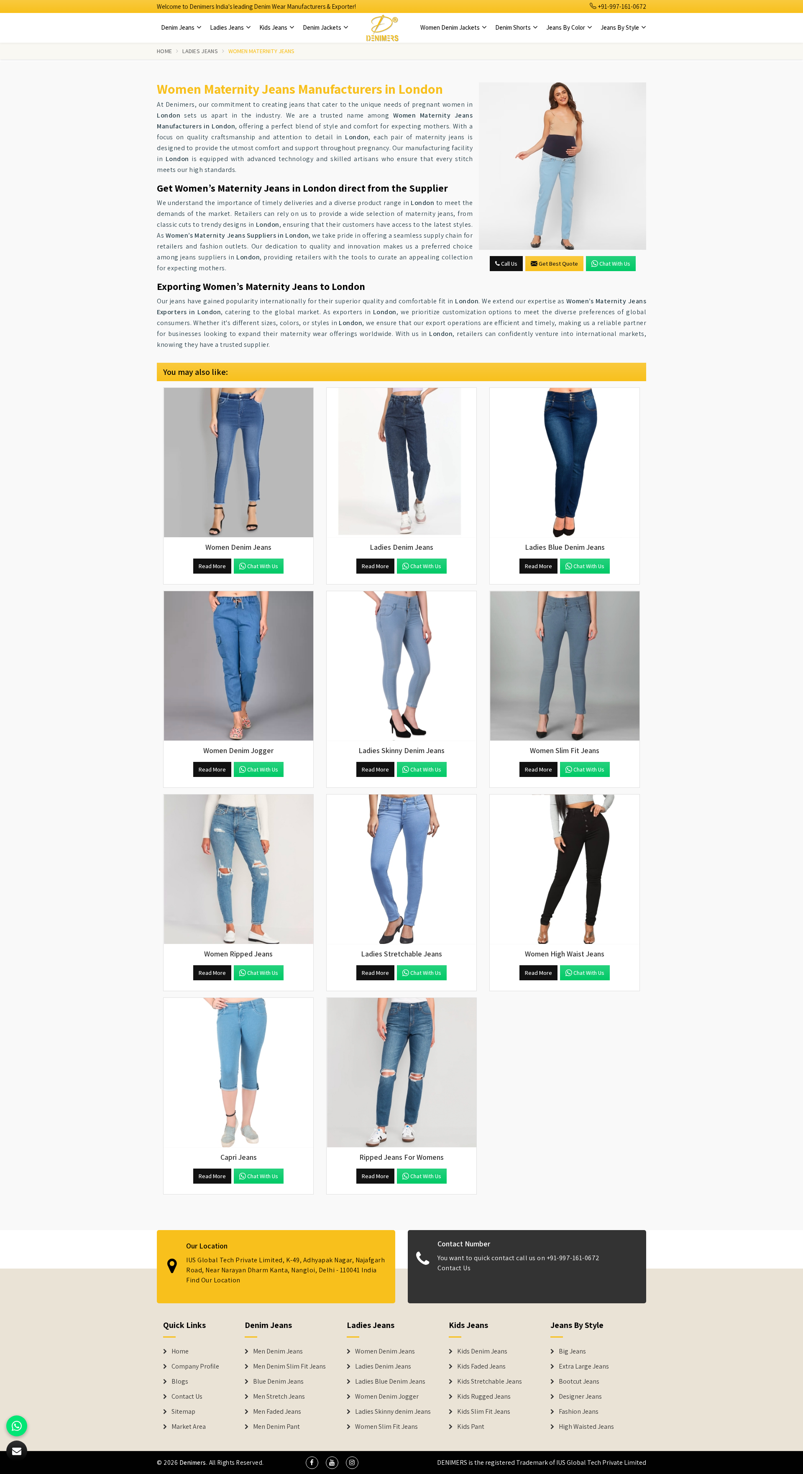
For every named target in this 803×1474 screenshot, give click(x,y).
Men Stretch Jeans (279, 1396)
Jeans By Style (620, 27)
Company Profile (195, 1366)
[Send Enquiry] (562, 166)
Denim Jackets (323, 27)
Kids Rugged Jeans (484, 1396)
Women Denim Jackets (450, 27)
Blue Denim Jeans (278, 1381)
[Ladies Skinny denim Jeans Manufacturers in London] (401, 666)
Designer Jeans (580, 1396)
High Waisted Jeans (586, 1426)
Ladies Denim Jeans (383, 1366)
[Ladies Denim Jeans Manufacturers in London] (401, 463)
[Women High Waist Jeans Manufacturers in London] (564, 869)
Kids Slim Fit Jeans (483, 1411)
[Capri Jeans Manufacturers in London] (238, 1073)
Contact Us (454, 1268)
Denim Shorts (513, 27)
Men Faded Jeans (277, 1411)
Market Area (188, 1426)
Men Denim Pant (276, 1426)
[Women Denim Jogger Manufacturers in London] (238, 666)
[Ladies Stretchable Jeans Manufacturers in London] (401, 869)
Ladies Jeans (227, 27)
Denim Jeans (178, 27)
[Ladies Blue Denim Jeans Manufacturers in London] (564, 463)
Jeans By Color (566, 27)
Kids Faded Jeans (481, 1366)
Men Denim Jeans (278, 1351)
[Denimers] (382, 28)
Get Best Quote (558, 263)
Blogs (179, 1381)
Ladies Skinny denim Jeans (393, 1411)
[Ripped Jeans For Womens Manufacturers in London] (401, 1073)
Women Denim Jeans (385, 1351)
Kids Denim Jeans (482, 1351)
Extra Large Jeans (584, 1366)
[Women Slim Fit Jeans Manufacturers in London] (564, 666)
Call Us (508, 263)
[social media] (312, 1462)
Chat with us (614, 263)
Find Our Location (213, 1280)
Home (164, 51)
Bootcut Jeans (579, 1381)
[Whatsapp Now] (16, 1425)
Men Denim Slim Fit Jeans (289, 1366)
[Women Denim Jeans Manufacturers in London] (238, 463)
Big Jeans (572, 1351)
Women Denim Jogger (387, 1396)
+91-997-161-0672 (621, 6)
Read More (212, 566)
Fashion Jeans (578, 1411)
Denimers (192, 1462)
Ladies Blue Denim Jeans (390, 1381)
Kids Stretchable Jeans (489, 1381)
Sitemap (183, 1411)
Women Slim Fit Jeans (386, 1426)
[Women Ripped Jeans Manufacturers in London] (238, 869)
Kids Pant (470, 1426)
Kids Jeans (274, 27)
